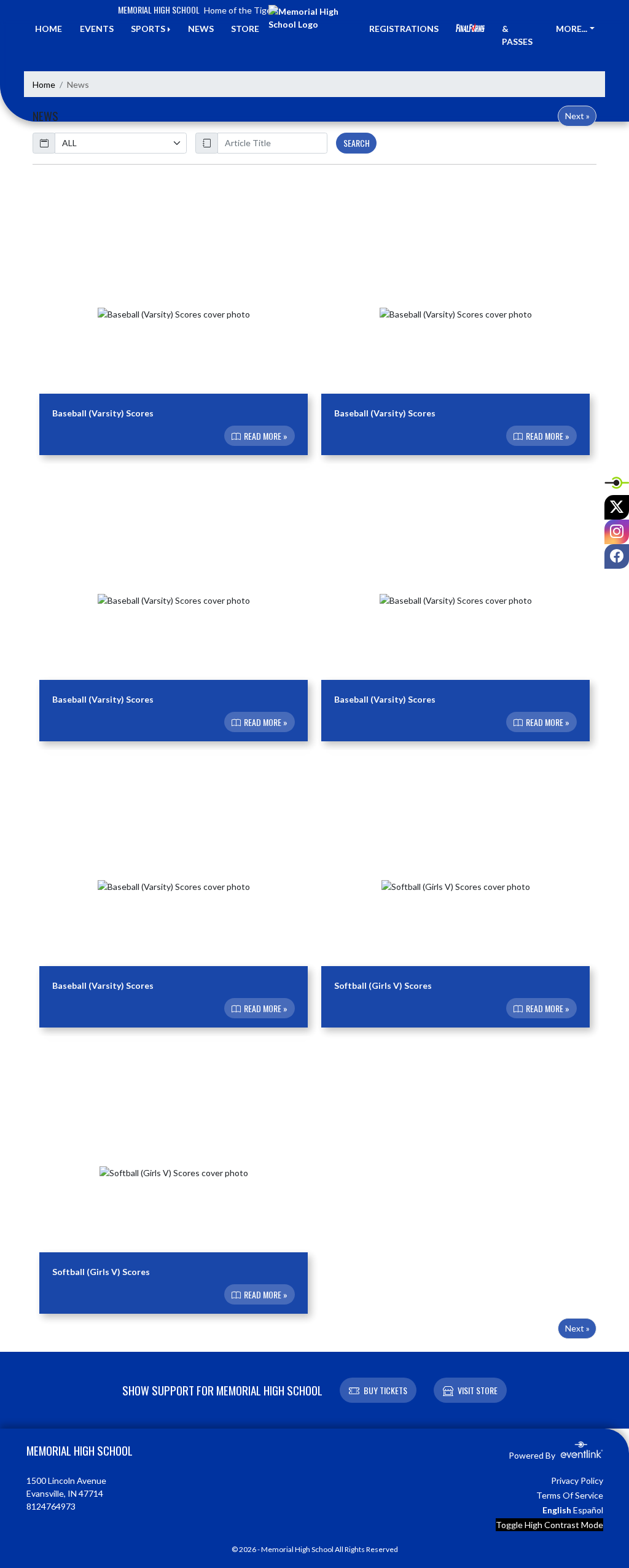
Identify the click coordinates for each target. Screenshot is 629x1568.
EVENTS (97, 28)
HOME (48, 28)
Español (588, 1510)
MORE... (571, 28)
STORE (245, 28)
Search (356, 142)
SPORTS (148, 28)
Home (44, 84)
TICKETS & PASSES (520, 28)
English (556, 1510)
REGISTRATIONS (404, 28)
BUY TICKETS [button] (385, 1390)
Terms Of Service (569, 1495)
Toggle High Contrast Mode (549, 1524)
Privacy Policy (577, 1480)
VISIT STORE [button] (478, 1390)
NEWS (201, 28)
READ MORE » (264, 435)
